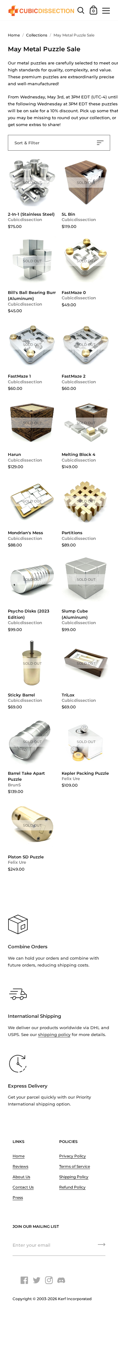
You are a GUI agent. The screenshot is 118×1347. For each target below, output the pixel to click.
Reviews (20, 1166)
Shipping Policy (73, 1176)
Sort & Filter (26, 142)
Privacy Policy (72, 1156)
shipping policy (54, 1034)
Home (14, 35)
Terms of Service (74, 1166)
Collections (36, 35)
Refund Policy (72, 1187)
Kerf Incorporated (75, 1298)
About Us (21, 1176)
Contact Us (23, 1187)
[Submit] (101, 1246)
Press (18, 1197)
